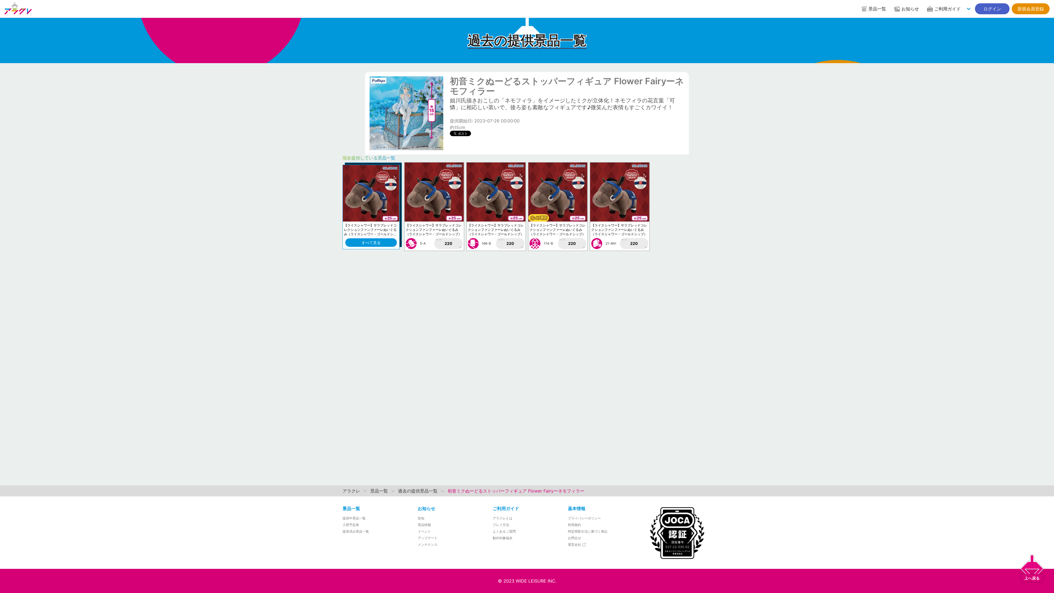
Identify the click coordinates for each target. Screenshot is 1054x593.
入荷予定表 (351, 525)
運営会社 (575, 544)
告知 (421, 518)
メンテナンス (428, 544)
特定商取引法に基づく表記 (587, 531)
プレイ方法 (501, 525)
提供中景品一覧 (354, 518)
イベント (424, 531)
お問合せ (574, 538)
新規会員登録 (1030, 9)
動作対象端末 (502, 538)
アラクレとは (502, 518)
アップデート (428, 538)
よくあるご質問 (504, 531)
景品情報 (424, 525)
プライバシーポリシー (584, 518)
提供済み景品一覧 (356, 531)
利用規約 (574, 525)
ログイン (992, 9)
